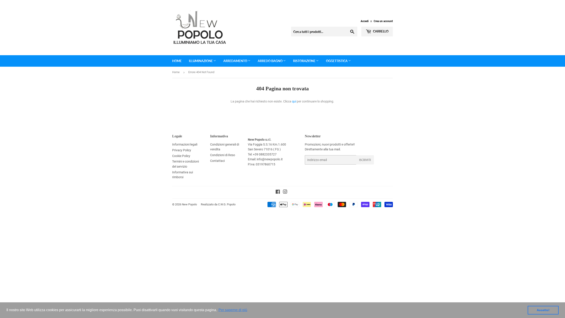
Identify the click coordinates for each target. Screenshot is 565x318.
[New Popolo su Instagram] (285, 192)
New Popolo (189, 204)
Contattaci (217, 161)
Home (177, 61)
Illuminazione (201, 61)
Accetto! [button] (543, 310)
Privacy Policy (181, 150)
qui (294, 101)
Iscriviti (365, 160)
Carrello (380, 31)
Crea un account (383, 21)
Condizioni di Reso (222, 155)
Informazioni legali (184, 144)
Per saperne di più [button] (232, 310)
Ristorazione (304, 61)
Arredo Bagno (270, 61)
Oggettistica (337, 61)
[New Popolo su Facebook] (277, 192)
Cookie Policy (181, 156)
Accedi (365, 21)
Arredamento (235, 61)
